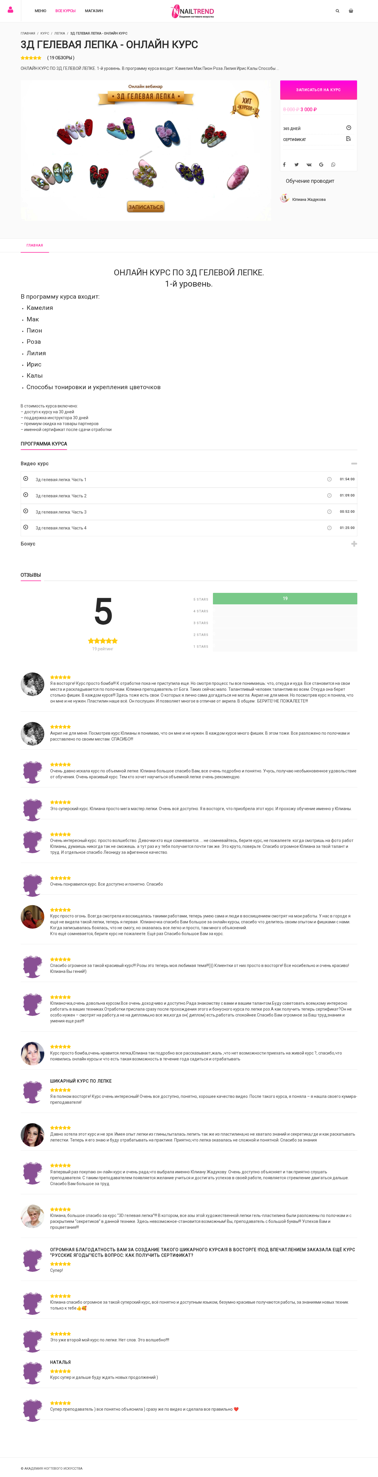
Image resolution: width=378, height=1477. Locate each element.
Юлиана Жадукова (309, 199)
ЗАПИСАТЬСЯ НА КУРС (318, 90)
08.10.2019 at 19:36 (108, 1038)
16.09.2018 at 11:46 (93, 794)
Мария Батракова (68, 756)
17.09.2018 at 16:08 (111, 826)
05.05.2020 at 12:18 (103, 1157)
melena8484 (62, 869)
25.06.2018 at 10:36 (102, 756)
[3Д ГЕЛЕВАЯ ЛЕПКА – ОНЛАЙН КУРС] (146, 150)
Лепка (59, 33)
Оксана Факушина (69, 1288)
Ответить (152, 669)
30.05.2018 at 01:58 (125, 718)
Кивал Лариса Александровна (80, 669)
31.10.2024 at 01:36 (97, 1357)
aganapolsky (64, 989)
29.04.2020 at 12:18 (104, 1119)
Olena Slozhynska (69, 1244)
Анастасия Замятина (72, 1038)
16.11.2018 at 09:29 (124, 951)
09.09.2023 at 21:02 (103, 1325)
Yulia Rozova (64, 1076)
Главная (35, 245)
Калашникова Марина (73, 826)
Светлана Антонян (69, 1119)
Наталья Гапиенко (69, 1325)
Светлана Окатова (69, 1157)
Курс (44, 33)
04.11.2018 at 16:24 (124, 901)
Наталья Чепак (66, 1357)
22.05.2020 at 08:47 (131, 1201)
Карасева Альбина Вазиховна (79, 901)
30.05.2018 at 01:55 (125, 669)
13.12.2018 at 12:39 (94, 989)
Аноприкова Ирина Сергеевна (79, 951)
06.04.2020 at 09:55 (93, 1076)
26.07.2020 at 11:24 (103, 1244)
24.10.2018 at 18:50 (90, 869)
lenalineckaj (64, 794)
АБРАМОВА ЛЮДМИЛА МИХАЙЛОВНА (83, 1201)
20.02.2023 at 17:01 (103, 1288)
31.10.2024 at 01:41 (97, 1395)
